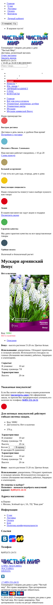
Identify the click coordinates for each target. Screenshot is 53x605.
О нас (9, 515)
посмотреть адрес (20, 395)
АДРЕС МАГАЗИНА (11, 566)
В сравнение (18, 450)
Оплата (10, 520)
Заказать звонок (8, 58)
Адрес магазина (8, 55)
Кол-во (4, 447)
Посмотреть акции (10, 215)
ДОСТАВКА (7, 568)
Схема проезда (8, 155)
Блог (9, 523)
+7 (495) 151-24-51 (10, 582)
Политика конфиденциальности (22, 525)
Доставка (11, 518)
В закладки (6, 450)
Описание (12, 340)
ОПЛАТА (6, 571)
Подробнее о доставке (11, 134)
